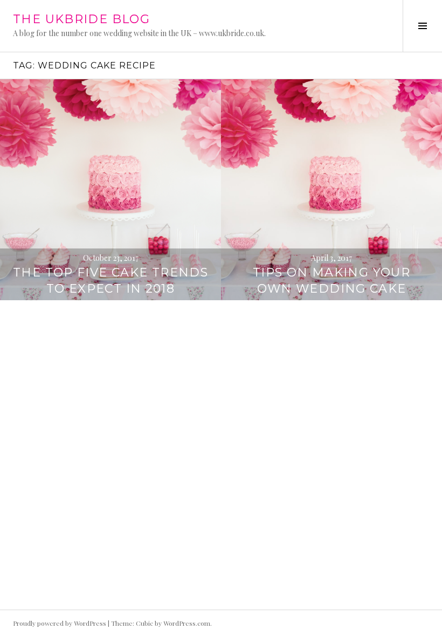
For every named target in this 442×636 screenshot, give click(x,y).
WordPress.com (186, 623)
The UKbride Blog (81, 19)
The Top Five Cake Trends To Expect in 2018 (110, 280)
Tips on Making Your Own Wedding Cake (331, 280)
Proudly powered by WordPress (59, 623)
